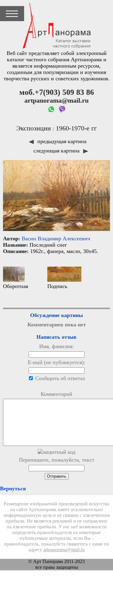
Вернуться (13, 488)
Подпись (57, 286)
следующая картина (57, 151)
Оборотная (15, 286)
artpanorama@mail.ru (64, 550)
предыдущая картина (61, 141)
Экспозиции (33, 128)
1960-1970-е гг (76, 128)
